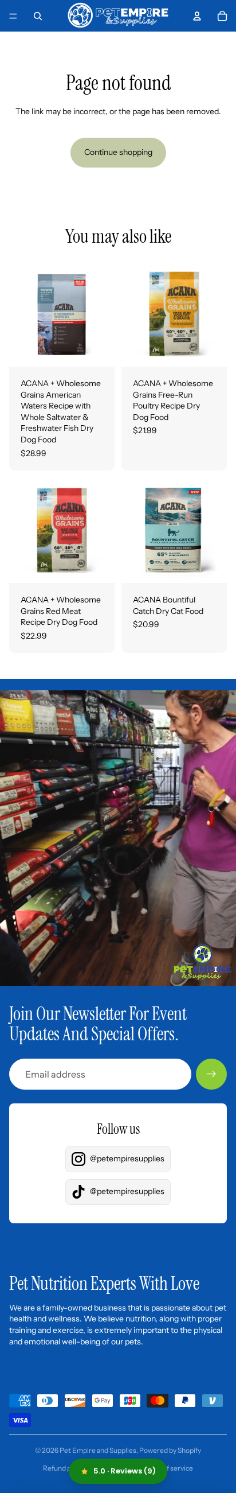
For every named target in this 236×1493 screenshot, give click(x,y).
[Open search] (37, 16)
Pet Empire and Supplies (98, 1450)
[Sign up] (211, 1074)
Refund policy (64, 1468)
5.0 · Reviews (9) (124, 1470)
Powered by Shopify (170, 1450)
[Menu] (13, 16)
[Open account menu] (197, 16)
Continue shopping (118, 152)
